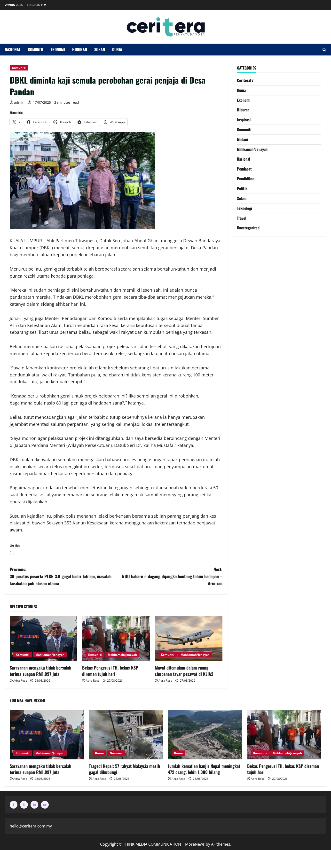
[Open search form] (324, 49)
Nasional (13, 49)
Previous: (60, 576)
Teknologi (244, 208)
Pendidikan (245, 178)
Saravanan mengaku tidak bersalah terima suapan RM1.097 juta (40, 670)
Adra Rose (20, 680)
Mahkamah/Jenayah (49, 655)
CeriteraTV (245, 80)
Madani (242, 139)
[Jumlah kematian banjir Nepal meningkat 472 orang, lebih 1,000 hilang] (205, 734)
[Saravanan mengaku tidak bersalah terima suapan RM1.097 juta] (43, 638)
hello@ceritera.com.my (31, 826)
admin (19, 102)
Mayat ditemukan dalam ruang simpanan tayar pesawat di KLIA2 (184, 670)
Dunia (117, 49)
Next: (172, 576)
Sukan (99, 49)
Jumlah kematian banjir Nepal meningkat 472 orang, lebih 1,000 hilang (204, 769)
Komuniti (35, 49)
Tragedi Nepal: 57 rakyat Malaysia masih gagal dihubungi (124, 769)
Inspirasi (244, 120)
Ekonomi (58, 49)
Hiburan (79, 49)
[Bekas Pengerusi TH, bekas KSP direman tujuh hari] (116, 638)
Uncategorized (248, 228)
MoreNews (195, 844)
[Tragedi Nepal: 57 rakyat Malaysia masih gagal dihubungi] (126, 734)
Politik (242, 188)
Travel (241, 218)
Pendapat (244, 169)
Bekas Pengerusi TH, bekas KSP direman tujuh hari (110, 670)
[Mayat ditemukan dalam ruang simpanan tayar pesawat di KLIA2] (188, 638)
